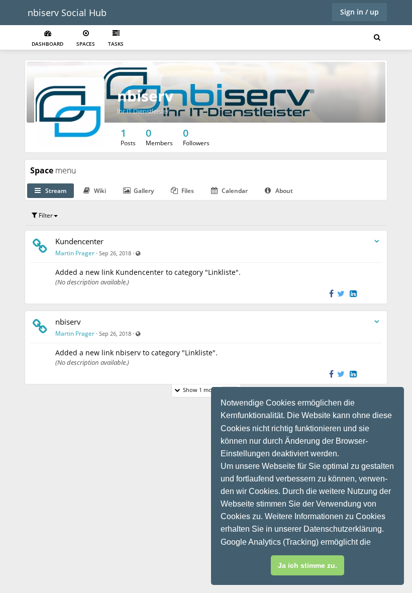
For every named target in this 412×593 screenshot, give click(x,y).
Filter (45, 215)
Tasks (116, 43)
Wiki (99, 190)
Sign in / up (359, 12)
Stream (55, 190)
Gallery (143, 190)
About (283, 190)
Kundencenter (79, 241)
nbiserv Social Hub (67, 13)
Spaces (85, 43)
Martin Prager (74, 253)
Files (187, 190)
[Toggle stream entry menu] (377, 241)
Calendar (234, 190)
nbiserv (68, 322)
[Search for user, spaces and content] (377, 37)
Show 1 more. (208, 389)
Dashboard (47, 43)
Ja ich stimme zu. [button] (307, 565)
